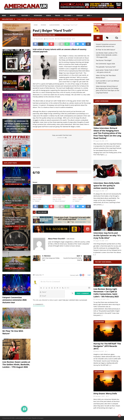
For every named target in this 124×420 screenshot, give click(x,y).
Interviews (38, 15)
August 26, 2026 (99, 141)
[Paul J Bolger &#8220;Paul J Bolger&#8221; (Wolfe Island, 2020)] (62, 189)
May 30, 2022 (39, 39)
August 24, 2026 (99, 191)
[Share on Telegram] (77, 44)
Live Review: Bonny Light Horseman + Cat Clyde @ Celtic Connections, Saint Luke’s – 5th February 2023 (106, 293)
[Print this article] (62, 44)
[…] (106, 155)
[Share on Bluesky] (83, 44)
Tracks (57, 15)
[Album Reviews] (107, 330)
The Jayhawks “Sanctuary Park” (106, 67)
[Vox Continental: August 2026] (16, 261)
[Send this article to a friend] (56, 44)
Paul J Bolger (42, 212)
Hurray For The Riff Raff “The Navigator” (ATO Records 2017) (107, 346)
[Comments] (116, 38)
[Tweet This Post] (40, 44)
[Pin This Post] (51, 44)
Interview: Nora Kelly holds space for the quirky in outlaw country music (106, 185)
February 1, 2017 (100, 396)
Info (88, 15)
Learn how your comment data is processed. (73, 300)
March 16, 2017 (99, 351)
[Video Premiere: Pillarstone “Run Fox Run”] (42, 189)
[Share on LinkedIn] (46, 44)
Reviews (13, 15)
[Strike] (49, 288)
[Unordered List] (54, 288)
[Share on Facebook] (35, 44)
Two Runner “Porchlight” (15, 245)
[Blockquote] (57, 288)
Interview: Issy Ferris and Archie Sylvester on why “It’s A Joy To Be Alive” (107, 235)
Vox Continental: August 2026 (14, 265)
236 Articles (70, 239)
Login (89, 275)
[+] (68, 287)
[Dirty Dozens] (107, 380)
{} (65, 287)
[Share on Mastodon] (72, 44)
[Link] (62, 288)
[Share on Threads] (88, 44)
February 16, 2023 (100, 299)
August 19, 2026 (99, 241)
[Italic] (43, 288)
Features (24, 15)
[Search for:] (112, 19)
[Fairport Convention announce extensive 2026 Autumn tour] (16, 284)
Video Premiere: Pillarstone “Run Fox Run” (41, 196)
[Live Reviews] (107, 276)
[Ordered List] (52, 288)
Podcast (80, 15)
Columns (67, 15)
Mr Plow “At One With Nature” (13, 202)
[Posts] (98, 38)
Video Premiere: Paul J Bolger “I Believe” (80, 196)
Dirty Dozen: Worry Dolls (105, 393)
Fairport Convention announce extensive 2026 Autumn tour (15, 180)
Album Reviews (61, 39)
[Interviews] (107, 115)
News (4, 15)
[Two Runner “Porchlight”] (16, 240)
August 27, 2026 (15, 184)
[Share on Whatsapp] (67, 44)
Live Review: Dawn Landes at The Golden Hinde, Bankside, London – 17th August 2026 (15, 221)
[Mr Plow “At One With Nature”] (16, 198)
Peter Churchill (50, 39)
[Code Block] (60, 288)
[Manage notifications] (119, 415)
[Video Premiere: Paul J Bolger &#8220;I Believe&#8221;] (82, 189)
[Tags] (107, 38)
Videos (48, 15)
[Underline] (46, 288)
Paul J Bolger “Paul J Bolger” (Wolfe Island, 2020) (61, 196)
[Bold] (41, 288)
